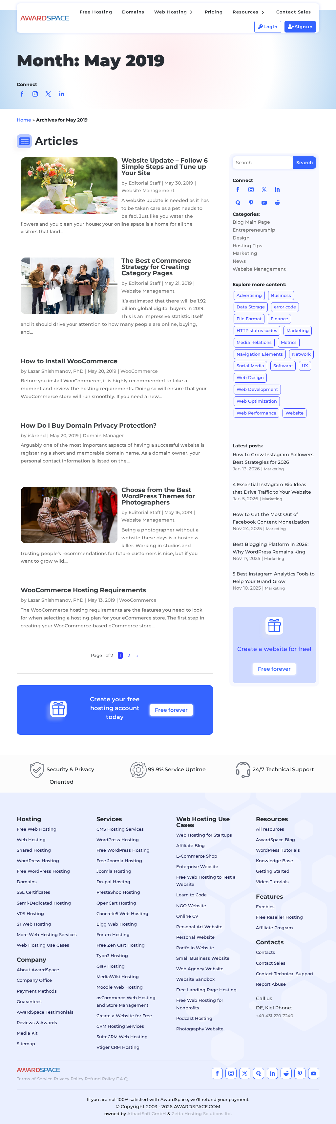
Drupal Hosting (113, 881)
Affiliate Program (274, 927)
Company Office (34, 980)
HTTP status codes (257, 330)
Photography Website (199, 1028)
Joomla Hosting (113, 871)
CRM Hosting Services (120, 1026)
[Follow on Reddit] (277, 202)
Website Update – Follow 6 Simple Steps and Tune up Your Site (164, 167)
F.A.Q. (122, 1078)
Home (24, 120)
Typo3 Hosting (112, 955)
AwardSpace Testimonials (45, 1012)
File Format (249, 318)
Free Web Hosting (36, 829)
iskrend (37, 435)
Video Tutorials (272, 881)
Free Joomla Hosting (119, 860)
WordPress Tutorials (278, 850)
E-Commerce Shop (196, 856)
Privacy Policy (68, 1078)
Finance (279, 318)
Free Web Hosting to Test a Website (206, 880)
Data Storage (251, 306)
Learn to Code (191, 894)
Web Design (250, 377)
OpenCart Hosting (116, 903)
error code (285, 306)
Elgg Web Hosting (116, 924)
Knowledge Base (274, 860)
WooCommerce (139, 371)
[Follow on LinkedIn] (61, 94)
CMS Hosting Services (120, 829)
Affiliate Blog (190, 845)
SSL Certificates (33, 892)
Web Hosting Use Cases (43, 945)
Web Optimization (257, 401)
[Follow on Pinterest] (251, 202)
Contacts (265, 952)
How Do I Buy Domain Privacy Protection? (89, 425)
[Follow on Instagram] (35, 94)
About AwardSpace (38, 969)
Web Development (257, 389)
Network (301, 354)
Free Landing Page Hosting (206, 989)
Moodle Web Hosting (119, 987)
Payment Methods (37, 991)
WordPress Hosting (38, 860)
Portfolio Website (195, 947)
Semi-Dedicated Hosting (44, 903)
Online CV (187, 916)
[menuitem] (96, 12)
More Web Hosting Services (47, 934)
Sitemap (26, 1043)
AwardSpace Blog (275, 839)
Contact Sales (270, 963)
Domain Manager (103, 435)
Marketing (245, 253)
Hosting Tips (247, 246)
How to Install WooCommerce (69, 361)
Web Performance (256, 413)
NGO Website (191, 905)
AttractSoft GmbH (146, 1113)
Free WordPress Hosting (43, 871)
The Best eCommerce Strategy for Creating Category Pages (156, 267)
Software (283, 365)
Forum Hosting (113, 934)
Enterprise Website (197, 866)
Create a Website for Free (124, 1015)
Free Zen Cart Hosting (120, 945)
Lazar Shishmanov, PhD (56, 371)
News (239, 261)
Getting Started (272, 871)
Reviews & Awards (37, 1022)
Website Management (148, 190)
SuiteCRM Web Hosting (122, 1036)
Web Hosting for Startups (204, 835)
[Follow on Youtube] (264, 202)
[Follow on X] (48, 94)
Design (241, 238)
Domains (27, 881)
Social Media (250, 365)
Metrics (289, 342)
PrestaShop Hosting (118, 892)
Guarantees (29, 1001)
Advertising (249, 295)
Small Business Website (202, 958)
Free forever (171, 710)
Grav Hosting (110, 966)
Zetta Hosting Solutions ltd (201, 1113)
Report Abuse (271, 984)
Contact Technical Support (284, 973)
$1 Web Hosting (34, 924)
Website (294, 413)
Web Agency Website (199, 968)
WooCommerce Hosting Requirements (83, 590)
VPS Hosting (30, 913)
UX (305, 365)
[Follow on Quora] (238, 202)
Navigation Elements (260, 354)
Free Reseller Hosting (279, 917)
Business (281, 295)
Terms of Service (34, 1078)
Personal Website (195, 937)
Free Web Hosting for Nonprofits (199, 1004)
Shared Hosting (34, 850)
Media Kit (27, 1033)
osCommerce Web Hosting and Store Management (126, 1001)
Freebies (265, 906)
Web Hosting (31, 839)
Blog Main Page (251, 222)
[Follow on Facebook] (22, 94)
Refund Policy (100, 1078)
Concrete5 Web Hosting (122, 913)
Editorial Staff (144, 183)
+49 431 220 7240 (274, 1015)
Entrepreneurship (254, 230)
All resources (270, 829)
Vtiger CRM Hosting (117, 1047)
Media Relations (254, 342)
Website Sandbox (195, 979)
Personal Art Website (199, 926)
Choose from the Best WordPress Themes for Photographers (158, 496)
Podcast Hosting (194, 1018)
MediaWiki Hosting (117, 976)
